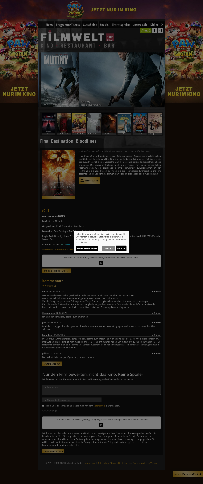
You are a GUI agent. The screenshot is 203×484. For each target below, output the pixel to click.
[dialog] (101, 242)
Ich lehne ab (108, 248)
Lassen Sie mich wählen (87, 248)
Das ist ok (121, 248)
